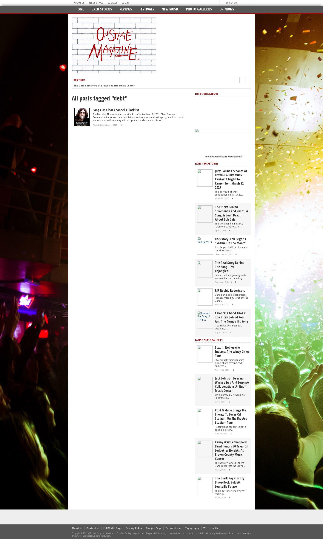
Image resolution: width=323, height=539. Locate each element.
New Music (170, 9)
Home (80, 9)
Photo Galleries (199, 9)
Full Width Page (112, 528)
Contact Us (92, 528)
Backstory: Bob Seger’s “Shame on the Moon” (230, 241)
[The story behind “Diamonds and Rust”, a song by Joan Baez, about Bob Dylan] (205, 213)
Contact (112, 2)
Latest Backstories (206, 163)
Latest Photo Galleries (209, 340)
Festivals (146, 9)
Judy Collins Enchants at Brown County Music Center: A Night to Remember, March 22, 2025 (231, 179)
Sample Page (154, 528)
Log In (125, 2)
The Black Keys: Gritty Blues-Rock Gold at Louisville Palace (229, 482)
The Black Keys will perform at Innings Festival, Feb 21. (106, 86)
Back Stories (102, 9)
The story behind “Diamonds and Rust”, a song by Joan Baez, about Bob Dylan (231, 213)
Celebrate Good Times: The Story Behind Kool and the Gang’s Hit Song (231, 317)
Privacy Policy (134, 528)
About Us (79, 2)
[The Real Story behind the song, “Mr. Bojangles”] (205, 269)
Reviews (125, 9)
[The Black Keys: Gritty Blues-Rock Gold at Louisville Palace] (205, 484)
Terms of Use (96, 2)
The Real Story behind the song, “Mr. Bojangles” (229, 267)
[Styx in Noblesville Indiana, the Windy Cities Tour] (205, 354)
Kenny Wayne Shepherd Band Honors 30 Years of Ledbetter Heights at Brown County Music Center (231, 450)
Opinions (226, 9)
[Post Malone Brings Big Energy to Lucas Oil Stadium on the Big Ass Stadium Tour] (205, 416)
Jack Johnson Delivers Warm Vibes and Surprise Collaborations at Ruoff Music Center (232, 384)
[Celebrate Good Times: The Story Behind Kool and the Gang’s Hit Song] (205, 316)
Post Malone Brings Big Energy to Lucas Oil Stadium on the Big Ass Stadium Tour (231, 416)
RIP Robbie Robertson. (230, 290)
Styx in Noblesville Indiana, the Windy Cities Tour (232, 351)
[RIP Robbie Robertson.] (205, 297)
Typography (192, 528)
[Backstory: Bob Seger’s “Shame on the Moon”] (205, 240)
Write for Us (210, 528)
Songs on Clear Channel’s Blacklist (116, 110)
